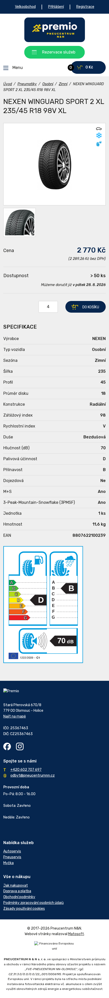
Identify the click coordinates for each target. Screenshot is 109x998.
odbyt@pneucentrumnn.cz (32, 775)
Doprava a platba (17, 891)
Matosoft (76, 934)
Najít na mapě (14, 716)
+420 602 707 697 (26, 770)
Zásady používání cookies (24, 908)
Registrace (85, 7)
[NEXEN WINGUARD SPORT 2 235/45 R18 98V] (54, 164)
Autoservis (12, 851)
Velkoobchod (25, 7)
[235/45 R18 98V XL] (19, 222)
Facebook (7, 746)
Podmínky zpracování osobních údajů (33, 903)
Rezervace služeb (58, 52)
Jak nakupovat (15, 885)
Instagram (20, 746)
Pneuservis (12, 857)
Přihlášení (56, 7)
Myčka (8, 863)
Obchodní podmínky (19, 897)
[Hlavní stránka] (54, 29)
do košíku (90, 307)
